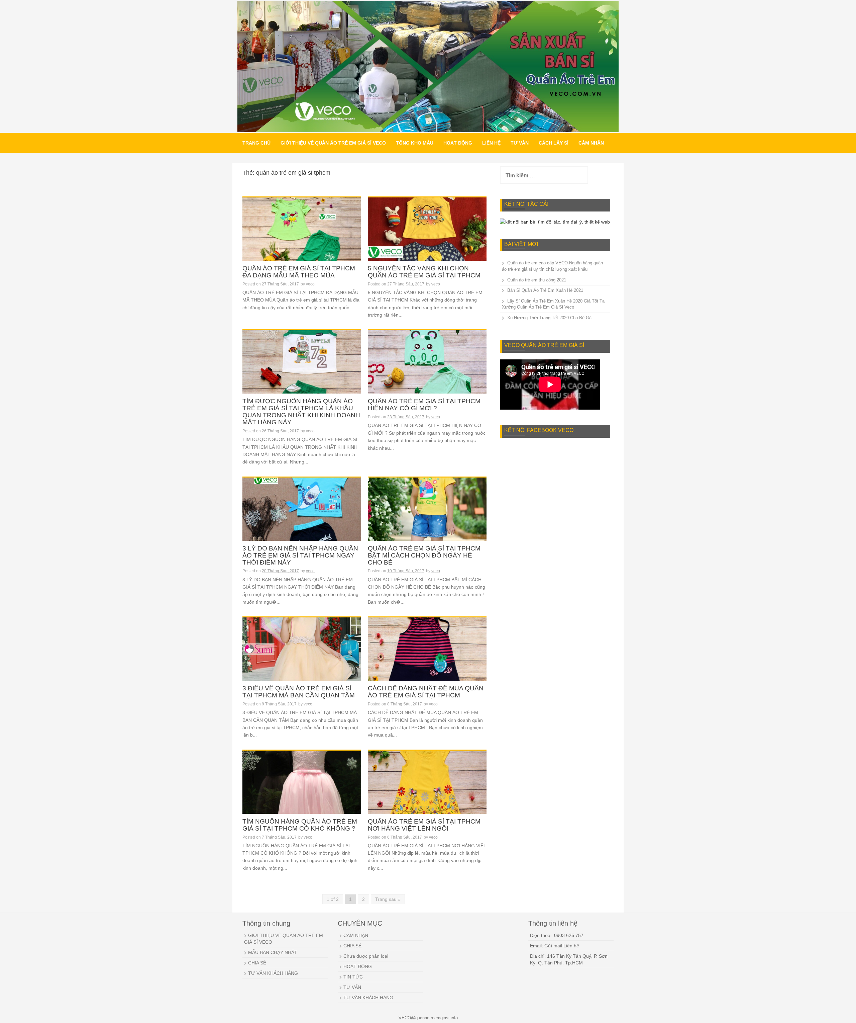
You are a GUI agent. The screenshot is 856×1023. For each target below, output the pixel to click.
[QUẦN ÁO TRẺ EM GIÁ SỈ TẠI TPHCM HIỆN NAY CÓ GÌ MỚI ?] (427, 367)
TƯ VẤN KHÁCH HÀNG (273, 973)
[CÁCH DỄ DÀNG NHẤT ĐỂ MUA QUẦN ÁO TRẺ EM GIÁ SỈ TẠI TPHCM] (427, 654)
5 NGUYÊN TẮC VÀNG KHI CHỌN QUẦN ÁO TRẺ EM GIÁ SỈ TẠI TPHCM (424, 272)
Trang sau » (388, 899)
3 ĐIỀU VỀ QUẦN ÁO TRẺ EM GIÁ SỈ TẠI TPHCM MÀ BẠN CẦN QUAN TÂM (298, 692)
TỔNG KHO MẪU (414, 143)
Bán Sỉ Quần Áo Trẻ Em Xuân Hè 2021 (545, 290)
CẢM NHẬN (591, 143)
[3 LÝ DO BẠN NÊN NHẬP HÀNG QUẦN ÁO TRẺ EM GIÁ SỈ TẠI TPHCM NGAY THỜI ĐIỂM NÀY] (301, 514)
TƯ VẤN (520, 143)
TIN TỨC (353, 976)
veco (310, 284)
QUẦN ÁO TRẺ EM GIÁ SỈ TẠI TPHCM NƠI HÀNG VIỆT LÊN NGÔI (424, 825)
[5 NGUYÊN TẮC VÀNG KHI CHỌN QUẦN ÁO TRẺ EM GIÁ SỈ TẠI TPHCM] (427, 234)
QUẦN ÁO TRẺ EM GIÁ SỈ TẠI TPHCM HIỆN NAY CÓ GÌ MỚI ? (424, 405)
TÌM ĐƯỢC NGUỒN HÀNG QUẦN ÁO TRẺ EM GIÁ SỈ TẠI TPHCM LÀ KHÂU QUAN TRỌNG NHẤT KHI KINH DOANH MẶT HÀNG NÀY (301, 412)
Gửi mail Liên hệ (561, 945)
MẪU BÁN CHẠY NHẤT (272, 952)
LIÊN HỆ (491, 143)
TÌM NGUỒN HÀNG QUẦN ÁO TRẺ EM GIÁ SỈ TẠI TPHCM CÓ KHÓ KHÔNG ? (299, 825)
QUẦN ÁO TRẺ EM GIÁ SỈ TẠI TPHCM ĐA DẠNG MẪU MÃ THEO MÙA (298, 272)
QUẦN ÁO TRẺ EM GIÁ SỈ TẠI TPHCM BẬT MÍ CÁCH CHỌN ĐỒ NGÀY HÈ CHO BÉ (424, 555)
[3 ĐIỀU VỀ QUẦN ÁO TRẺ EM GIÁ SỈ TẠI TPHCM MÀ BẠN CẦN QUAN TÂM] (301, 654)
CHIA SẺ (257, 962)
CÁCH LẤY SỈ (553, 143)
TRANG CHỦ (256, 143)
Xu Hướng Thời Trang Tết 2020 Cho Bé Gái (550, 317)
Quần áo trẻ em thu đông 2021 (536, 279)
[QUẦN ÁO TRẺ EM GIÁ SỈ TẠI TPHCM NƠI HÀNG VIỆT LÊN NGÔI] (427, 787)
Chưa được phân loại (365, 956)
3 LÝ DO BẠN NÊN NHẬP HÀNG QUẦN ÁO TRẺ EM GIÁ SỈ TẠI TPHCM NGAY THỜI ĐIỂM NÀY (300, 555)
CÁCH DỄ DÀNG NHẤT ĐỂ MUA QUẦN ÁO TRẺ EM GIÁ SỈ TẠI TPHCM (426, 692)
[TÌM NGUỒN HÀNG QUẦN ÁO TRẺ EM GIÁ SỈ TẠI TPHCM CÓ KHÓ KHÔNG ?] (301, 787)
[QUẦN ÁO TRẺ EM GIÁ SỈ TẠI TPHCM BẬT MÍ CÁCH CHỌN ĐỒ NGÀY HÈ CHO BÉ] (427, 514)
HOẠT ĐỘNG (457, 143)
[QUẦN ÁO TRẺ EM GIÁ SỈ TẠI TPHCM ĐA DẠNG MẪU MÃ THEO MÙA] (301, 234)
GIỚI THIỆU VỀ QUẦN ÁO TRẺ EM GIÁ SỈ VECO (333, 143)
